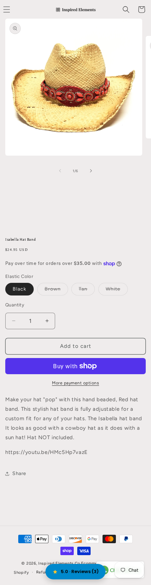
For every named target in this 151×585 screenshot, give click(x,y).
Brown (56, 290)
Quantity (14, 304)
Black (19, 289)
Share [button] (19, 473)
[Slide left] (60, 170)
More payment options (75, 383)
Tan (87, 290)
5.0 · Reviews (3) (80, 571)
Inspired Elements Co (59, 563)
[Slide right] (91, 170)
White (117, 290)
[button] (126, 9)
